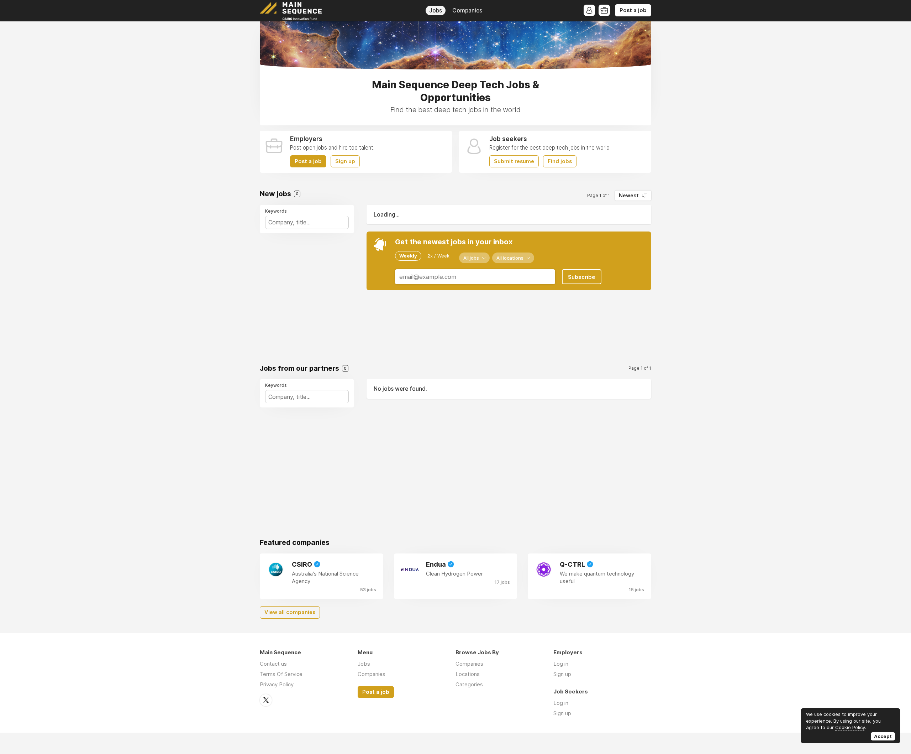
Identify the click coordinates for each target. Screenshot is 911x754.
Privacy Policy (277, 684)
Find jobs (560, 161)
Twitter (266, 700)
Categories (469, 684)
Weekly (408, 256)
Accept (883, 736)
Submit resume (514, 161)
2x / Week (438, 256)
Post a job (633, 10)
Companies (467, 10)
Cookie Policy (850, 727)
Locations (468, 674)
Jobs (435, 10)
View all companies (289, 612)
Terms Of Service (281, 674)
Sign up (345, 161)
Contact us (273, 663)
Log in (560, 663)
